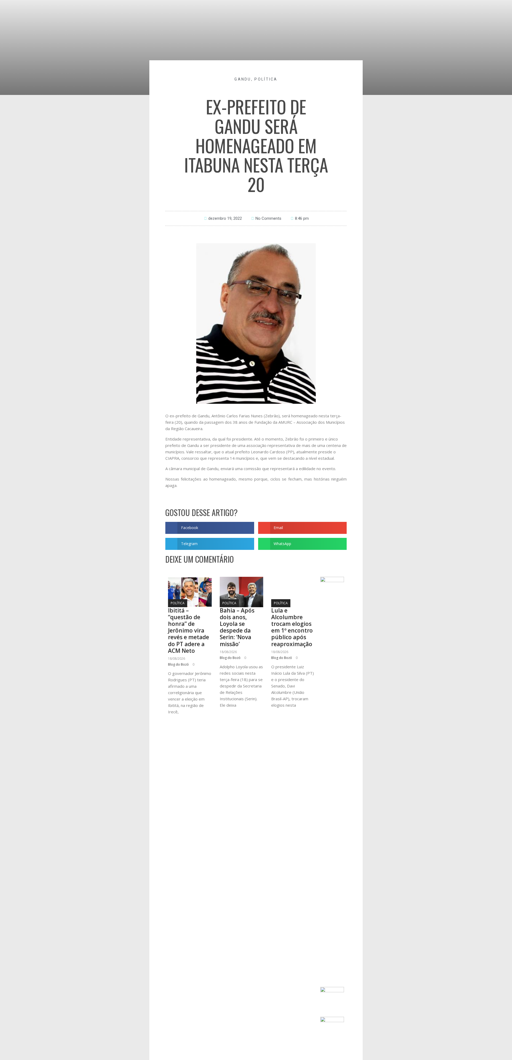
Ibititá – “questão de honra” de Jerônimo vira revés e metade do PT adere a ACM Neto (188, 630)
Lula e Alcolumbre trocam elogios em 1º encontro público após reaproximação (292, 627)
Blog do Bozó (178, 664)
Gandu (242, 79)
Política (265, 79)
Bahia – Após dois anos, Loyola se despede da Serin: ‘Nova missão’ (237, 627)
